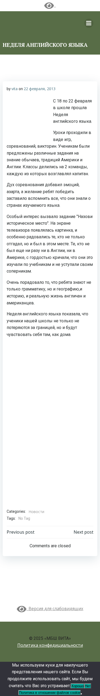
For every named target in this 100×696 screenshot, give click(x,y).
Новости (36, 511)
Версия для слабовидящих (54, 608)
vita (14, 88)
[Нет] (81, 693)
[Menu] (88, 23)
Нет (88, 686)
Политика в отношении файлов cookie (49, 693)
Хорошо (77, 686)
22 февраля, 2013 (39, 88)
